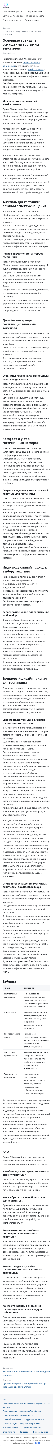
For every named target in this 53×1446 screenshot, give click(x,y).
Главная (6, 28)
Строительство (32, 20)
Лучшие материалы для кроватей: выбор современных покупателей (24, 1383)
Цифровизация (34, 11)
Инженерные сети (35, 15)
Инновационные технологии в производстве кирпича (26, 1372)
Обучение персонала (13, 15)
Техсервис (24, 1432)
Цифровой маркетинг (13, 11)
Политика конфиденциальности (18, 1415)
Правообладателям (12, 1419)
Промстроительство (12, 20)
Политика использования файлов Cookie (22, 1411)
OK (37, 1443)
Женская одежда (40, 1432)
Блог (5, 1399)
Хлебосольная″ (35, 69)
